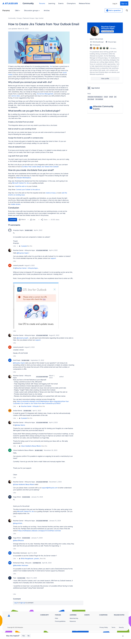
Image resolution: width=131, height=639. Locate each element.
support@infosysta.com (49, 488)
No (28, 636)
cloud (106, 97)
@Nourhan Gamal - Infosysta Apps (26, 268)
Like (14, 246)
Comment (12, 219)
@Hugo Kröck (17, 523)
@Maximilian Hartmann (20, 565)
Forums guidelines (60, 621)
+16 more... (113, 48)
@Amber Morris (20, 425)
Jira (51, 66)
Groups (19, 18)
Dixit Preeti (16, 360)
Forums (42, 3)
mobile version (15, 204)
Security (121, 627)
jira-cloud (91, 99)
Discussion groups (31, 10)
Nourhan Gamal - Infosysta (30, 406)
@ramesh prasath (22, 338)
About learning (74, 618)
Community (28, 3)
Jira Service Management (44, 94)
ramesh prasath (18, 265)
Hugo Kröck (17, 497)
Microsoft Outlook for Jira (20, 183)
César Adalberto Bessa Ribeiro (31, 446)
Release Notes (84, 3)
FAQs (56, 618)
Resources (73, 621)
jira (115, 97)
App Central (39, 18)
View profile (105, 78)
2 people (24, 246)
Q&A (17, 10)
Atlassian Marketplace (23, 177)
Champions (71, 3)
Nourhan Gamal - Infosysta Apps (24, 250)
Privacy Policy (104, 627)
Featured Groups (28, 18)
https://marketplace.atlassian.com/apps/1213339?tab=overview (39, 530)
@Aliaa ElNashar (18, 540)
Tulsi (14, 578)
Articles (47, 10)
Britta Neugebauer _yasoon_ (30, 558)
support (53, 258)
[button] (39, 48)
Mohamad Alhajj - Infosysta (22, 563)
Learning (51, 3)
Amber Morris (17, 410)
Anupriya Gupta (18, 230)
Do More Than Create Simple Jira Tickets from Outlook (40, 166)
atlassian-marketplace (95, 97)
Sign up (124, 3)
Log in (115, 3)
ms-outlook (99, 99)
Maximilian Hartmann (20, 553)
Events (61, 3)
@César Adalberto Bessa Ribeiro (23, 484)
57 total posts (96, 45)
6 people (24, 418)
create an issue (51, 193)
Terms (113, 627)
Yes (23, 636)
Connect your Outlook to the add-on (28, 189)
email (111, 97)
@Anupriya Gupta (22, 253)
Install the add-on (21, 186)
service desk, (15, 96)
